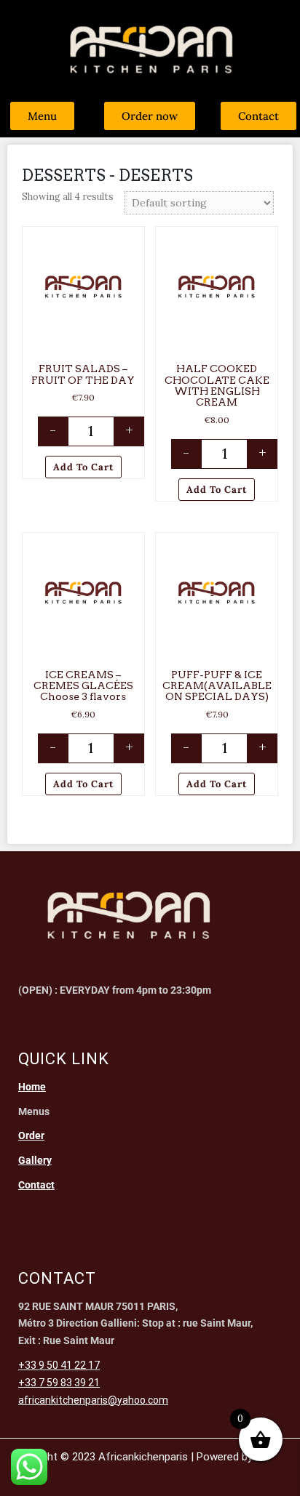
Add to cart (83, 467)
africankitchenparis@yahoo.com (93, 1400)
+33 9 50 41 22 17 (59, 1365)
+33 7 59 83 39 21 (59, 1382)
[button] (135, 237)
